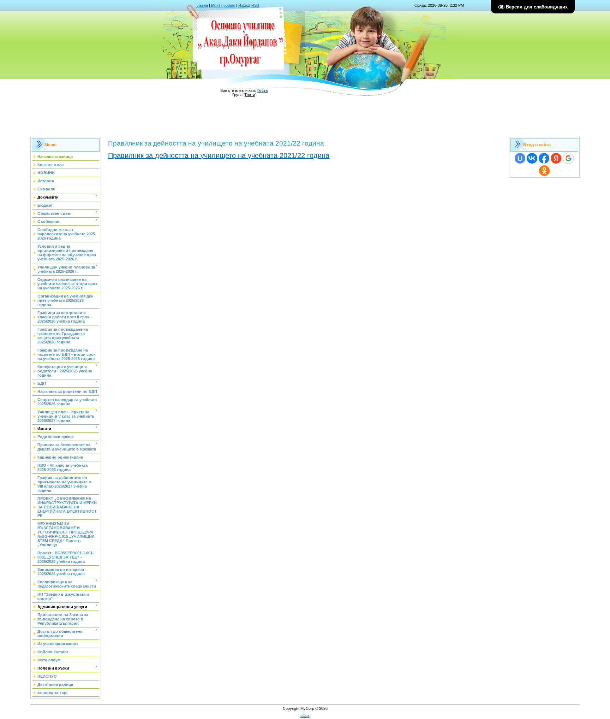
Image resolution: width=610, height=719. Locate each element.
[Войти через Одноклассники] (544, 170)
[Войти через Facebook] (544, 158)
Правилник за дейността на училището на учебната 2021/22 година (218, 155)
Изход (243, 5)
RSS (255, 5)
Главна (202, 5)
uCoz (305, 715)
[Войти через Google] (568, 158)
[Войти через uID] (520, 158)
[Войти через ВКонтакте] (532, 158)
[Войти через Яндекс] (556, 158)
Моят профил (223, 5)
